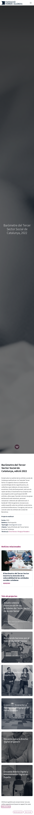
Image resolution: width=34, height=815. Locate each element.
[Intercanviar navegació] (31, 3)
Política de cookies (6, 806)
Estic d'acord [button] (28, 812)
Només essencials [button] (18, 812)
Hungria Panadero (23, 532)
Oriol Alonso (13, 532)
